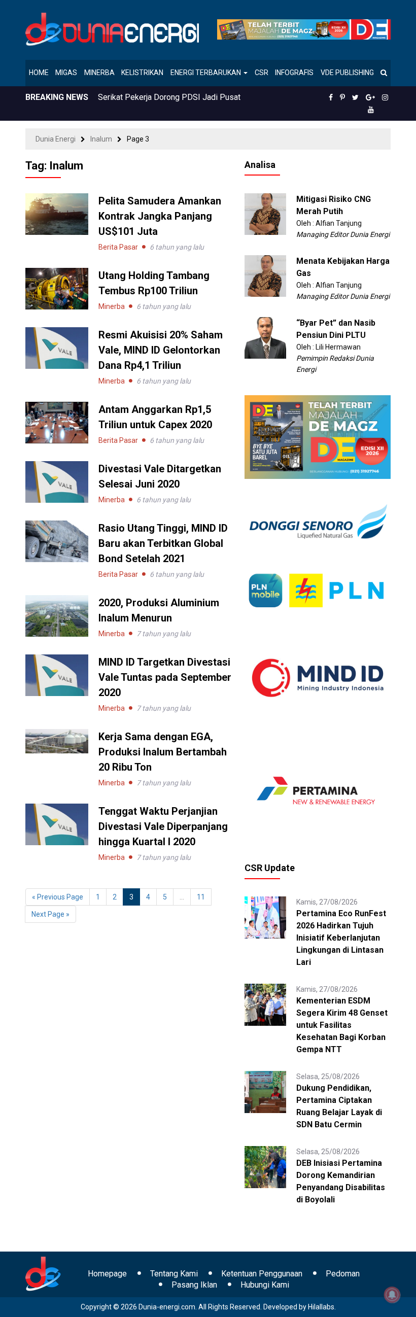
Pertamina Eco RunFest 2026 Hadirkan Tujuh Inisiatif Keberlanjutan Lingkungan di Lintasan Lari (341, 938)
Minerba (99, 72)
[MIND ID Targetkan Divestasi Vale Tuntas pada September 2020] (56, 675)
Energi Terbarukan (206, 72)
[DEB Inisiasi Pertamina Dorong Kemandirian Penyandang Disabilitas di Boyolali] (266, 1166)
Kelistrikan (142, 72)
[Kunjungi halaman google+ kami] (370, 97)
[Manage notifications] (392, 1295)
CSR (261, 72)
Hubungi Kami (264, 1285)
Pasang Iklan (194, 1285)
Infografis (294, 72)
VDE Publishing (347, 72)
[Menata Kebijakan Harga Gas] (266, 275)
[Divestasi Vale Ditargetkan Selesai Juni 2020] (56, 481)
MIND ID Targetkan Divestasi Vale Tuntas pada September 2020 (164, 677)
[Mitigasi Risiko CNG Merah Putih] (266, 214)
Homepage (107, 1273)
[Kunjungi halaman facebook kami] (330, 97)
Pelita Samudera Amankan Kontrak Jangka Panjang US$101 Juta (159, 216)
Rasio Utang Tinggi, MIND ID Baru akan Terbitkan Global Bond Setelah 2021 (163, 543)
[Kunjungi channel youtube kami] (370, 109)
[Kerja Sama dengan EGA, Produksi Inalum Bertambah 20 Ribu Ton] (56, 741)
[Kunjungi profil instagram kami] (385, 97)
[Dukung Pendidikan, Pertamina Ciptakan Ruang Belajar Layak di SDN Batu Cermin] (266, 1091)
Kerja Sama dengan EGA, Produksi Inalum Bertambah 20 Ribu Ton (162, 752)
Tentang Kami (174, 1273)
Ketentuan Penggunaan (261, 1273)
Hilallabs (321, 1307)
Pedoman (343, 1273)
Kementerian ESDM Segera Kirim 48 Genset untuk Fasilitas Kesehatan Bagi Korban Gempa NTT (342, 1025)
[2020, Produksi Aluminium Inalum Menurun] (56, 615)
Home (39, 72)
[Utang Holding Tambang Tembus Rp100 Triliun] (56, 288)
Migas (66, 72)
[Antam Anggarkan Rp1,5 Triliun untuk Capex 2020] (56, 422)
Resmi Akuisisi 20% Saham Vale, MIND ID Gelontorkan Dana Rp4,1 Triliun (160, 350)
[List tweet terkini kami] (355, 97)
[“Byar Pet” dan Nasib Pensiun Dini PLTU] (266, 337)
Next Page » (50, 914)
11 (201, 897)
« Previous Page (57, 897)
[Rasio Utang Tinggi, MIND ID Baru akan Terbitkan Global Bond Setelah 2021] (56, 541)
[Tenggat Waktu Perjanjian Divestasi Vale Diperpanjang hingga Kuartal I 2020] (56, 824)
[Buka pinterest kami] (342, 97)
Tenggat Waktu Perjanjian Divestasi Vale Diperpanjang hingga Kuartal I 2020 (163, 826)
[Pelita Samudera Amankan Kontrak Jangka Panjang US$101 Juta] (56, 214)
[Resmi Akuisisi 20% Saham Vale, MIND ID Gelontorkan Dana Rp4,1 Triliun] (56, 347)
